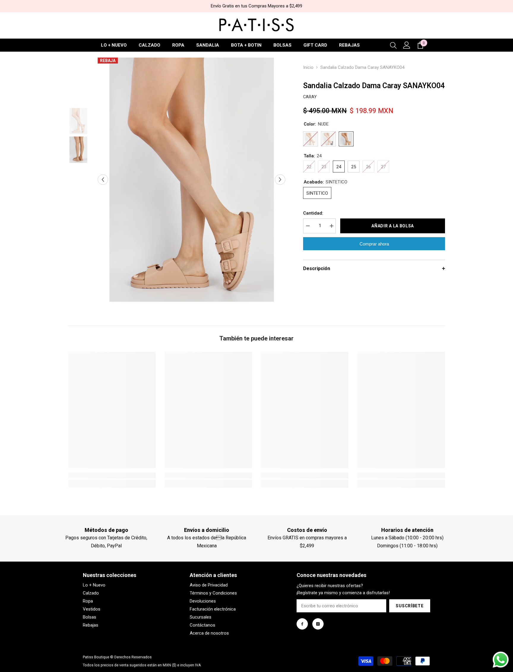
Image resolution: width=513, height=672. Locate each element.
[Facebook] (302, 624)
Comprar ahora (374, 243)
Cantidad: (313, 213)
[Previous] (103, 180)
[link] (112, 475)
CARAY (310, 96)
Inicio (308, 67)
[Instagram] (318, 624)
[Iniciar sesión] (407, 45)
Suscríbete (409, 605)
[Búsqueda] (393, 45)
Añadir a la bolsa (392, 226)
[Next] (280, 180)
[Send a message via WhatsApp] (500, 659)
